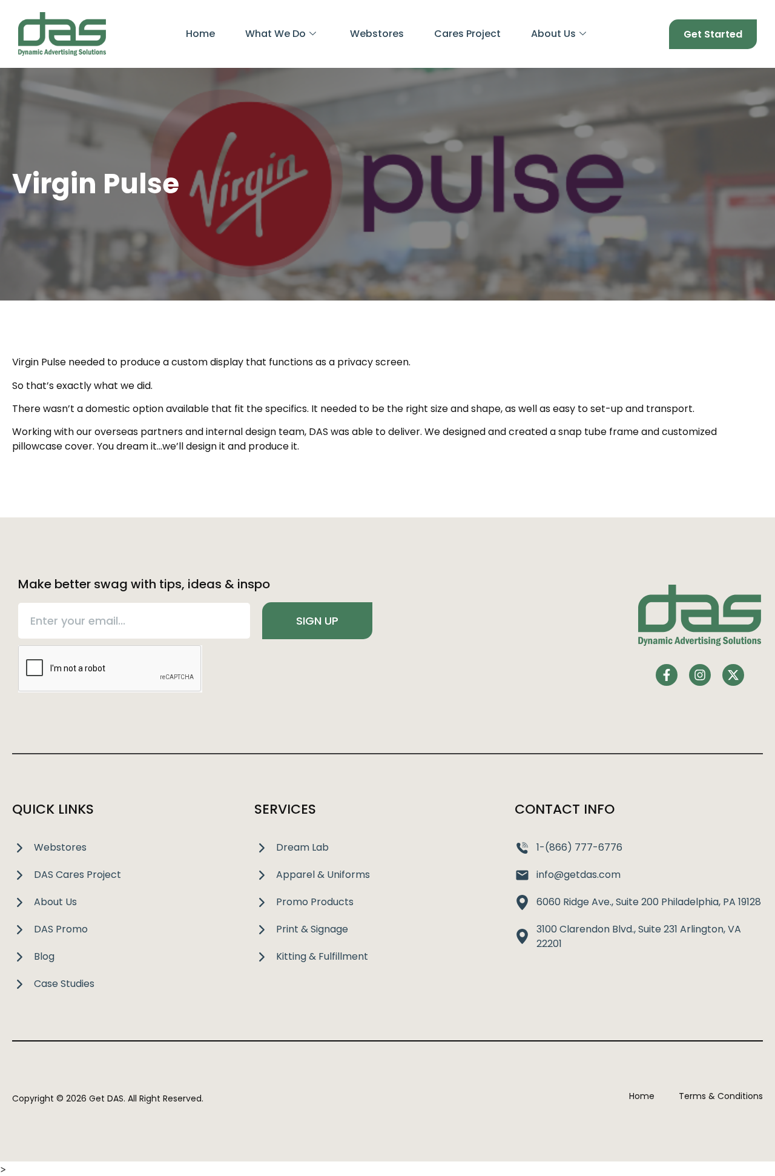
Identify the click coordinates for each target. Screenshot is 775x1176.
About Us (553, 34)
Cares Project (467, 34)
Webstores (377, 34)
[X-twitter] (733, 675)
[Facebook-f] (667, 675)
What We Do (275, 34)
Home (200, 34)
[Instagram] (700, 675)
